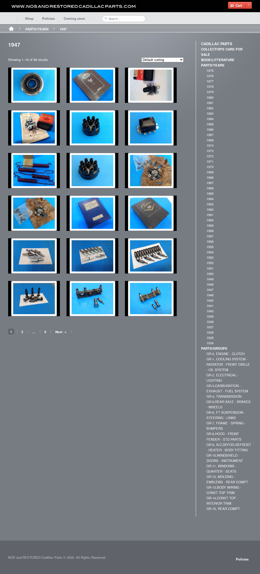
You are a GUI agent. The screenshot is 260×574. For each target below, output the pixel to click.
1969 (210, 172)
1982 (210, 108)
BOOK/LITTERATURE (217, 59)
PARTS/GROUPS (214, 348)
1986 (210, 129)
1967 (210, 182)
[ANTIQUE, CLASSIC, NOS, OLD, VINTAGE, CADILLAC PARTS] (74, 6)
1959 (210, 225)
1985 (210, 124)
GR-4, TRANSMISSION (223, 396)
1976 (210, 75)
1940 (210, 311)
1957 (210, 236)
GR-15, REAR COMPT (223, 508)
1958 (210, 230)
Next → (61, 331)
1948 (210, 284)
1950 (210, 273)
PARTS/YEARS (37, 29)
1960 (210, 220)
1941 (210, 305)
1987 (210, 134)
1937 (210, 327)
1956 (210, 241)
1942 (210, 300)
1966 (210, 188)
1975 (210, 70)
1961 (210, 214)
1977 (210, 81)
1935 (210, 337)
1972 (210, 156)
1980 (210, 97)
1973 (210, 150)
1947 (210, 289)
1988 (210, 140)
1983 (210, 113)
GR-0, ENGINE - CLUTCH (225, 353)
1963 (210, 204)
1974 (210, 145)
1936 (210, 332)
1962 (210, 209)
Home (11, 29)
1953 (210, 257)
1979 (210, 91)
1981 (210, 102)
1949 (210, 279)
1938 (210, 321)
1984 (210, 118)
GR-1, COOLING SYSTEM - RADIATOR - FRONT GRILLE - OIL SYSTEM (228, 364)
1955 (210, 246)
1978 (210, 86)
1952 (210, 262)
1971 (210, 161)
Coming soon (74, 18)
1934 (210, 343)
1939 (210, 316)
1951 (210, 268)
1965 (210, 193)
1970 (210, 166)
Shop (29, 18)
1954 (210, 252)
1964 (210, 198)
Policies (48, 18)
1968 (210, 177)
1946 (210, 295)
